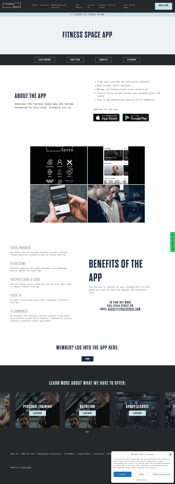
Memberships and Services (58, 6)
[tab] (86, 431)
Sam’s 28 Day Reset (129, 6)
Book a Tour (163, 5)
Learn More (37, 413)
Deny (141, 474)
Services (44, 5)
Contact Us (91, 6)
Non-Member (79, 6)
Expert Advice (84, 454)
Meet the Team (28, 454)
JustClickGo (26, 467)
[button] (170, 454)
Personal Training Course (107, 6)
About (34, 5)
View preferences (161, 474)
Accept (122, 474)
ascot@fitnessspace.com (124, 309)
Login (87, 359)
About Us (14, 454)
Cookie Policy (141, 480)
